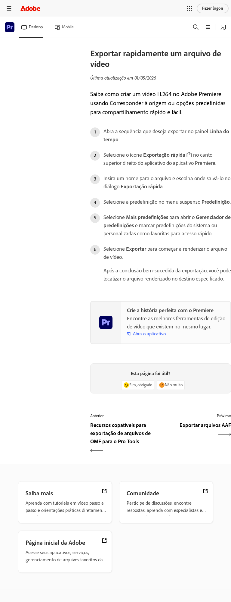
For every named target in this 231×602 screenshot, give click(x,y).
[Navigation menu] (9, 8)
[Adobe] (30, 8)
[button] (189, 8)
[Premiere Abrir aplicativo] (223, 27)
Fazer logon (212, 8)
